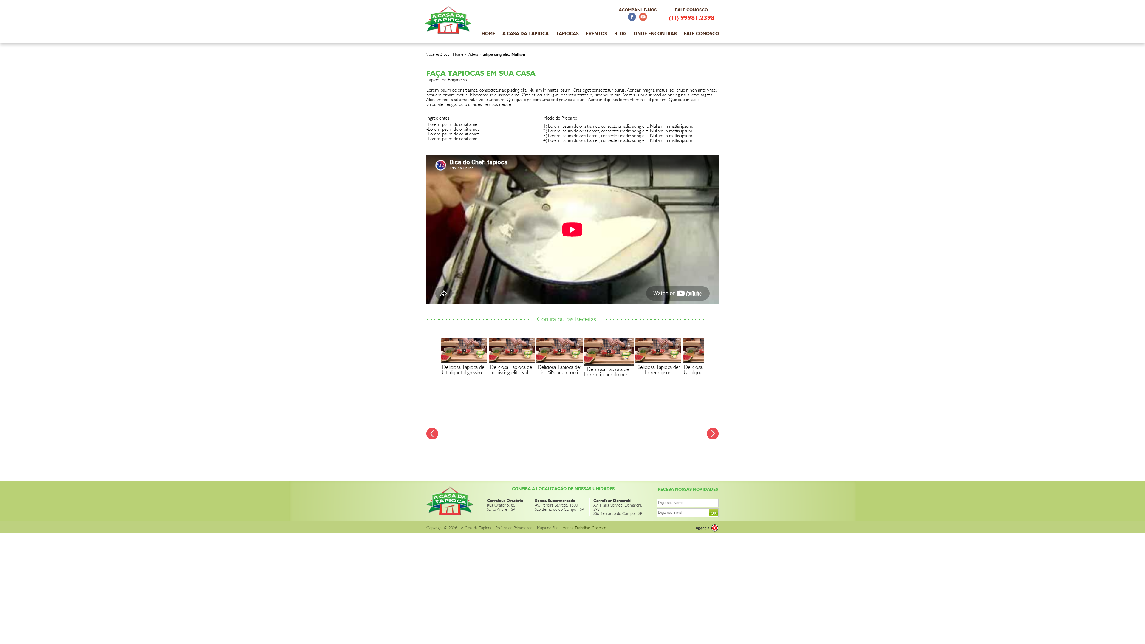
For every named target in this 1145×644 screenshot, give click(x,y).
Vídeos (473, 54)
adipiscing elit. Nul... (512, 372)
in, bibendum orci (559, 372)
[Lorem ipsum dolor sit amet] (609, 363)
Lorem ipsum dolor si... (609, 374)
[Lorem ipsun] (658, 361)
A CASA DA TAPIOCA (525, 33)
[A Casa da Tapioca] (448, 30)
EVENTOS (596, 33)
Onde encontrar (655, 33)
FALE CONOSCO (701, 33)
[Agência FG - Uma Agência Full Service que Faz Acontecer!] (702, 528)
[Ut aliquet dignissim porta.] (464, 361)
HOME (488, 33)
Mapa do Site (547, 528)
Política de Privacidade (514, 528)
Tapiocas (567, 33)
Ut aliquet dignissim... (464, 372)
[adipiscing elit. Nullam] (512, 361)
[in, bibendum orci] (559, 361)
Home (458, 54)
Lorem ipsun (658, 372)
